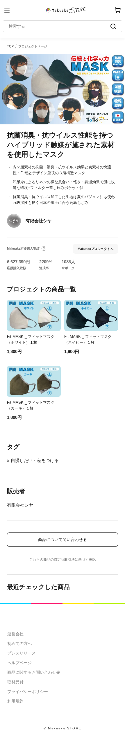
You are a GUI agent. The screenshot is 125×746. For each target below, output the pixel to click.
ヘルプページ (19, 662)
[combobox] (59, 26)
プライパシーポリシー (27, 691)
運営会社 (15, 634)
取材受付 (15, 682)
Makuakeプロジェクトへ (95, 249)
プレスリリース (21, 653)
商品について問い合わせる (62, 539)
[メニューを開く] (7, 10)
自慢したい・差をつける (35, 460)
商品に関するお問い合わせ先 (33, 672)
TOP (10, 46)
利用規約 (15, 701)
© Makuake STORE (62, 728)
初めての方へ (19, 643)
